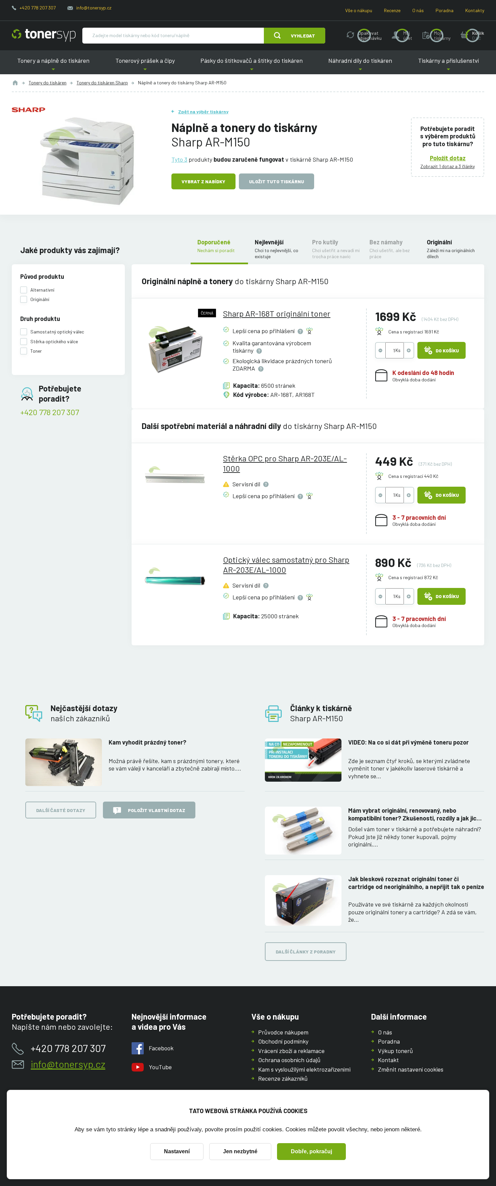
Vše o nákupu (358, 10)
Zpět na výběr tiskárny (203, 111)
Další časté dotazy (60, 810)
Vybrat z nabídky (203, 181)
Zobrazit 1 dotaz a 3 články (447, 166)
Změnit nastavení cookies (410, 1069)
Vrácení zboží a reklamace (291, 1050)
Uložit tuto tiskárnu (276, 181)
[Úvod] (15, 82)
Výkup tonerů (395, 1050)
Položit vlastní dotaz (156, 810)
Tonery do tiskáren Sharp (102, 82)
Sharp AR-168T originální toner (276, 313)
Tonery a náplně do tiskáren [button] (56, 66)
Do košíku (447, 350)
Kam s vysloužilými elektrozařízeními (304, 1069)
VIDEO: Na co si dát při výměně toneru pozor (408, 742)
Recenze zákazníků (283, 1078)
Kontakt (388, 1059)
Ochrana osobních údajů (289, 1059)
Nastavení (177, 1151)
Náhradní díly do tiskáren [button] (360, 66)
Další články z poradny (306, 951)
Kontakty (474, 10)
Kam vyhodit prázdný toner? (147, 742)
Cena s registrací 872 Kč (413, 577)
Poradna (444, 10)
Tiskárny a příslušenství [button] (446, 66)
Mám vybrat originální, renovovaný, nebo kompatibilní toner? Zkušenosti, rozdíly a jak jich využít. (414, 814)
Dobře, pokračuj (311, 1151)
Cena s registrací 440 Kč (413, 476)
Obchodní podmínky (283, 1041)
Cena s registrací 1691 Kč (413, 331)
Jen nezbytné (240, 1151)
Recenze (392, 10)
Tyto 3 (179, 159)
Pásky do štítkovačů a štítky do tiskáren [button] (251, 66)
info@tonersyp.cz (93, 7)
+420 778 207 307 (38, 7)
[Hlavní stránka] (44, 35)
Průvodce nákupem (283, 1032)
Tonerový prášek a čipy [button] (145, 66)
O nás (418, 10)
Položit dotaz (448, 158)
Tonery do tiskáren (47, 82)
